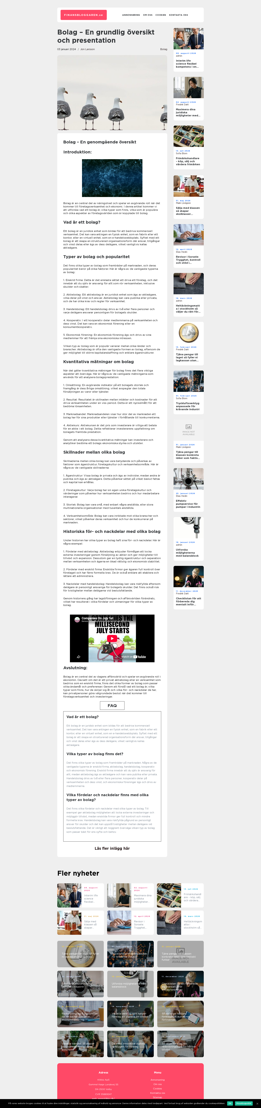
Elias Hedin (181, 252)
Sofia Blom (181, 153)
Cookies (160, 15)
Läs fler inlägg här (112, 848)
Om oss (147, 15)
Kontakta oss (178, 15)
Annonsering (131, 15)
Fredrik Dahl (182, 104)
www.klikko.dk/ (106, 1098)
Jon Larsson (87, 49)
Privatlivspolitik (244, 1103)
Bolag (163, 49)
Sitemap (157, 1097)
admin (179, 56)
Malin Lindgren (183, 203)
